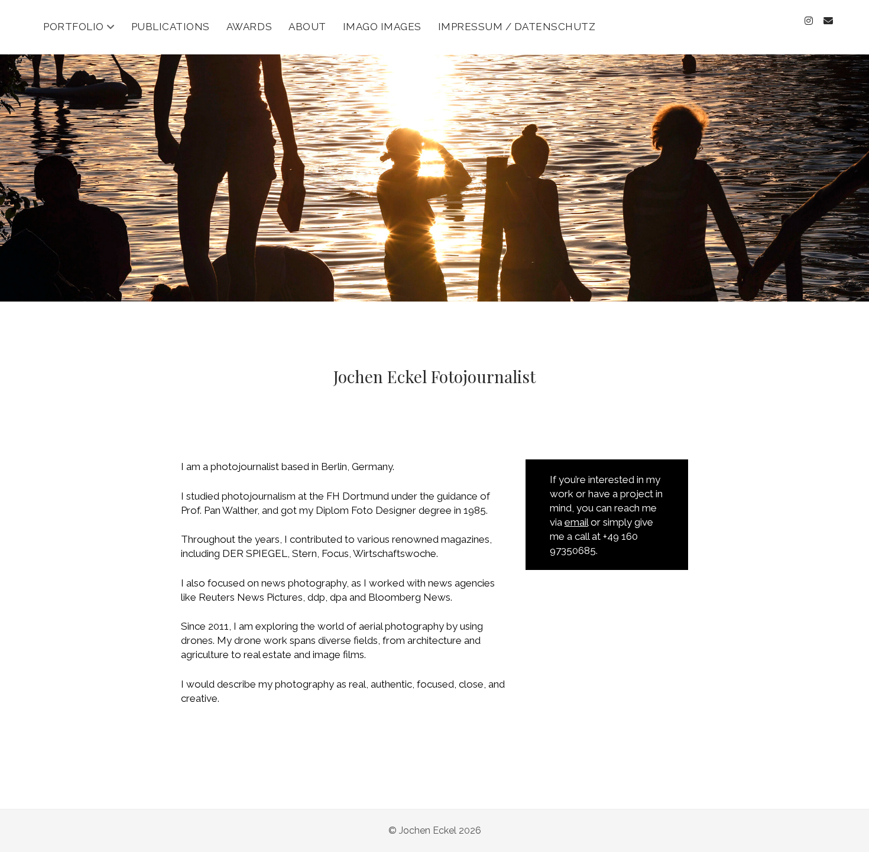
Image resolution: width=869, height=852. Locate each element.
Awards (249, 27)
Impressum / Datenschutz (517, 27)
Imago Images (382, 27)
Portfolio (73, 27)
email (576, 522)
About (307, 27)
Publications (170, 27)
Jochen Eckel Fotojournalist (434, 376)
